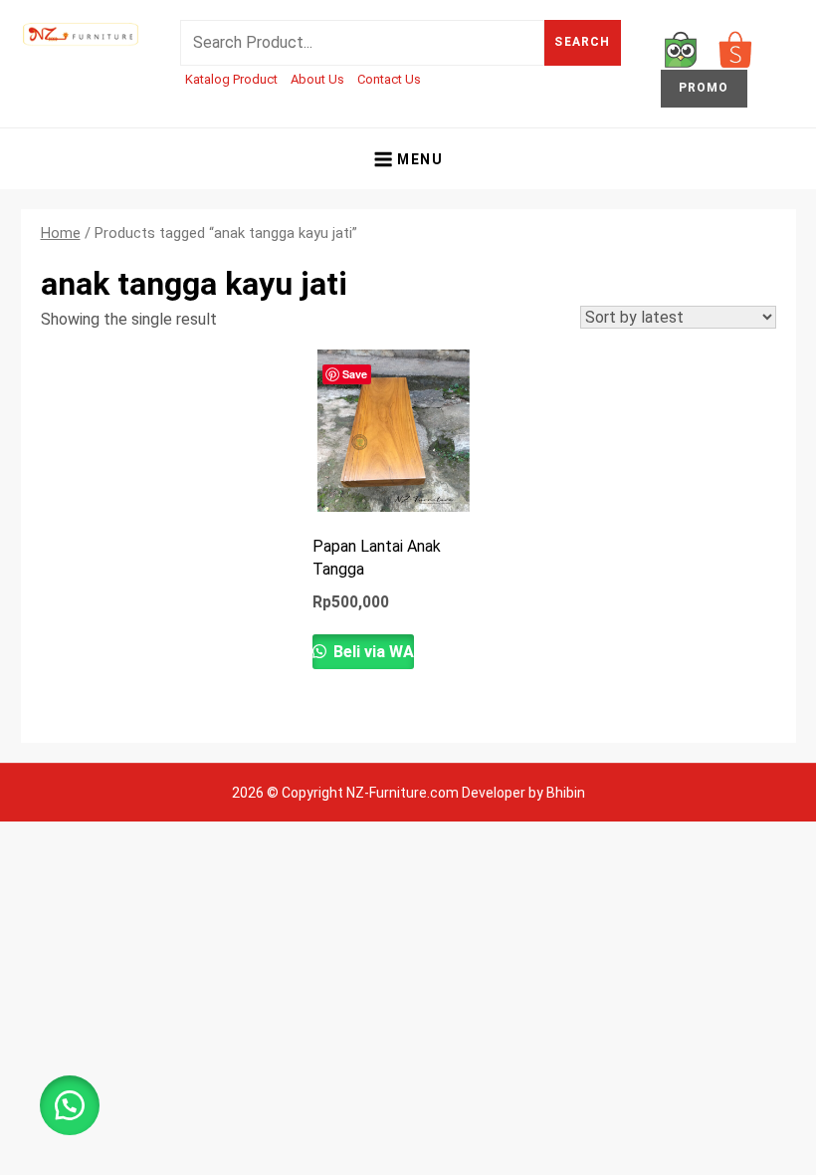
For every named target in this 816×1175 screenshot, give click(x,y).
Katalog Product (231, 79)
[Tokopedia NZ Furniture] (681, 48)
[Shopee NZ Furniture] (735, 48)
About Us (317, 79)
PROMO (704, 88)
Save (354, 373)
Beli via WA (371, 651)
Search (582, 42)
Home (61, 233)
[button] (70, 1105)
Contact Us (389, 79)
